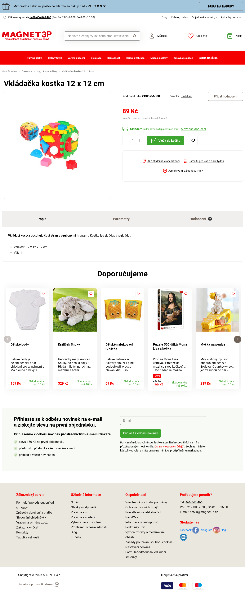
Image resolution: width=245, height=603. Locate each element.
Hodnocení (200, 219)
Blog (164, 17)
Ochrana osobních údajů (141, 507)
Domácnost (113, 58)
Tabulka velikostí (27, 537)
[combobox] (96, 36)
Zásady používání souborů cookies (148, 542)
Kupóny (76, 537)
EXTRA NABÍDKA (208, 58)
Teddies (186, 96)
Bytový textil (55, 58)
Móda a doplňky (159, 58)
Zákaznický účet (27, 527)
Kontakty (22, 532)
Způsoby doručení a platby (34, 512)
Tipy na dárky (34, 58)
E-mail (127, 420)
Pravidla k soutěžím (84, 517)
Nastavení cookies (137, 547)
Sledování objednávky (31, 517)
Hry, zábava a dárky (47, 71)
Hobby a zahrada (135, 58)
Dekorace (96, 58)
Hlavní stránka (9, 71)
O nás (75, 502)
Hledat (134, 36)
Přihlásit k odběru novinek (140, 433)
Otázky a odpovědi (83, 507)
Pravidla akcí (79, 512)
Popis (42, 219)
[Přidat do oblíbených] (193, 140)
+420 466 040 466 (40, 17)
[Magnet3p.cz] (30, 36)
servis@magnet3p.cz (204, 512)
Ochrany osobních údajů (168, 446)
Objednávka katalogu (204, 17)
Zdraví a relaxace (183, 58)
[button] (7, 339)
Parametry (121, 219)
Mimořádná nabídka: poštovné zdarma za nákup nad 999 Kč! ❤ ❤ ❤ (59, 6)
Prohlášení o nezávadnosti (89, 527)
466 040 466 (194, 502)
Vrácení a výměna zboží (32, 522)
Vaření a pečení (76, 58)
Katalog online (179, 17)
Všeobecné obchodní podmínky (146, 502)
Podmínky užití (135, 527)
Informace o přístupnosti (141, 522)
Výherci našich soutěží (86, 522)
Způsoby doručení (231, 17)
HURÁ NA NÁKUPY (221, 6)
